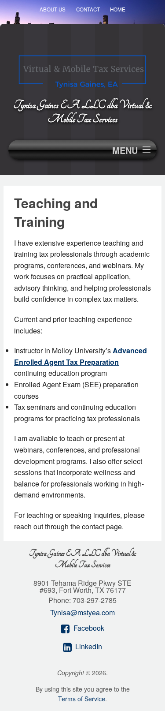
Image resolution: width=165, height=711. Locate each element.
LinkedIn (88, 646)
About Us (53, 9)
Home (117, 9)
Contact (88, 9)
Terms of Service (81, 698)
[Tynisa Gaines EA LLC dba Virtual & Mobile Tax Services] (82, 69)
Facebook (88, 628)
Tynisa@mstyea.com (82, 612)
